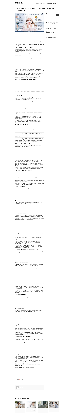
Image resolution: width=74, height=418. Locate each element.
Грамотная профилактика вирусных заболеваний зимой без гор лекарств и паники (51, 29)
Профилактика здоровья (47, 3)
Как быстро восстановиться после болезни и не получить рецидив (52, 20)
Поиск (47, 13)
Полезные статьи (39, 3)
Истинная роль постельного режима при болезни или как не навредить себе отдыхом (36, 393)
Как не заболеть (55, 3)
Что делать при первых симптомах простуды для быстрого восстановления (52, 23)
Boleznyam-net (18, 2)
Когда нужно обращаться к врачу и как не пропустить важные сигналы (22, 392)
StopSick (21, 387)
